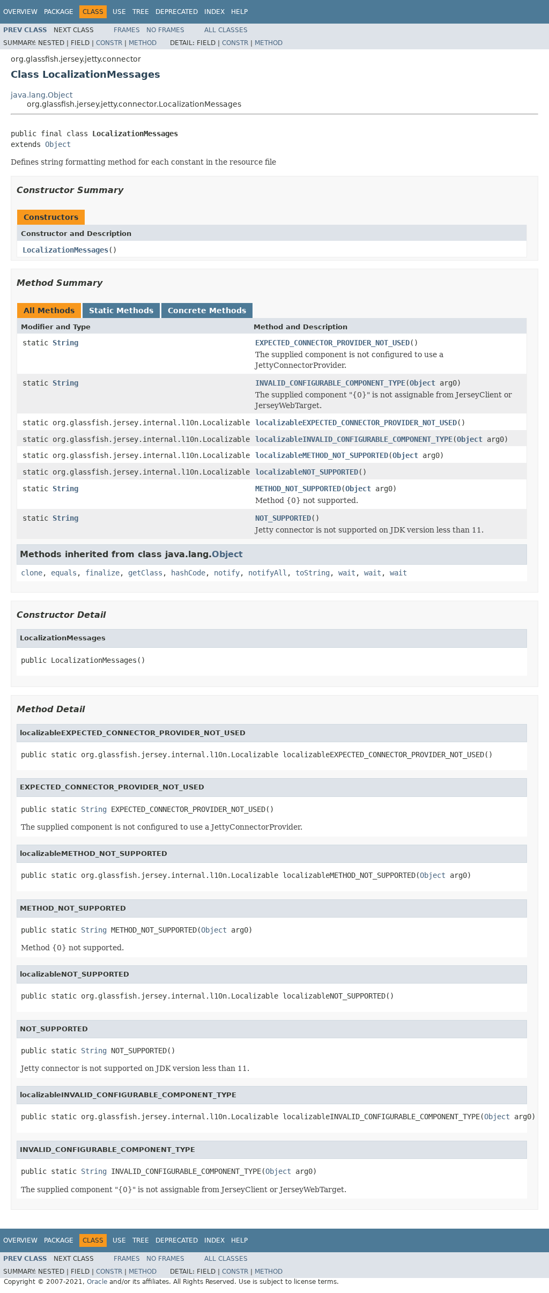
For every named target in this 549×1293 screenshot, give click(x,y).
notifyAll (267, 572)
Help (239, 12)
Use (119, 12)
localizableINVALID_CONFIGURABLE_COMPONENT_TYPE (353, 439)
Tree (140, 12)
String (65, 342)
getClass (145, 572)
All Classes (226, 30)
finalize (102, 572)
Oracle (97, 1281)
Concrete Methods (207, 310)
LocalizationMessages (65, 250)
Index (214, 12)
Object (58, 144)
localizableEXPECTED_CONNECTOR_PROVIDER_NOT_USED (356, 422)
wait (346, 572)
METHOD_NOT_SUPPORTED (298, 488)
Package (58, 12)
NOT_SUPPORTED (283, 518)
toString (312, 572)
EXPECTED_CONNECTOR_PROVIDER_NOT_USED (332, 342)
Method (143, 43)
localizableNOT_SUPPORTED (306, 472)
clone (31, 572)
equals (64, 572)
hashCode (188, 572)
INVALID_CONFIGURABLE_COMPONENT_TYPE (330, 383)
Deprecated (176, 12)
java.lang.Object (41, 95)
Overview (20, 12)
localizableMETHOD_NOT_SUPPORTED (321, 455)
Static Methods (121, 310)
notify (227, 572)
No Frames (165, 30)
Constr (109, 43)
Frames (127, 30)
